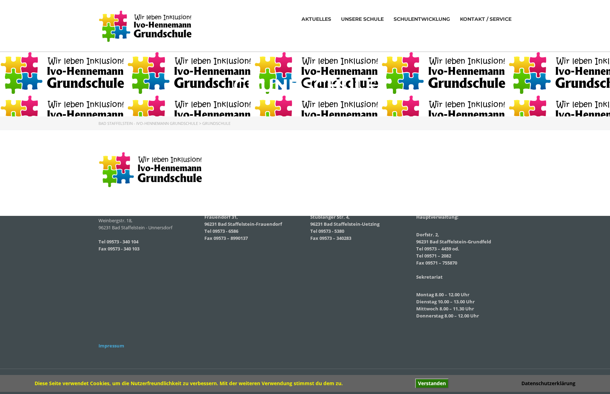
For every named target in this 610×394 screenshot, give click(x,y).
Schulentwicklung (422, 19)
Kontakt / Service (486, 19)
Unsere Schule (362, 19)
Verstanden (432, 383)
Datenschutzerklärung (548, 383)
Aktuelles (316, 19)
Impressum (111, 346)
